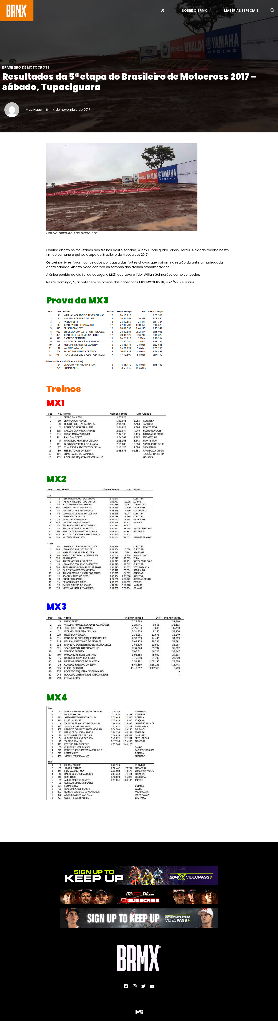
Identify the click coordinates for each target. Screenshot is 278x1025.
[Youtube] (152, 986)
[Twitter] (143, 986)
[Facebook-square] (126, 986)
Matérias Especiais (241, 11)
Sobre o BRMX (194, 11)
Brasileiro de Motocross (26, 67)
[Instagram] (134, 986)
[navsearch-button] (272, 10)
